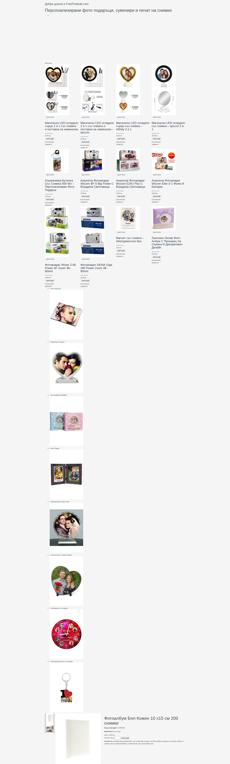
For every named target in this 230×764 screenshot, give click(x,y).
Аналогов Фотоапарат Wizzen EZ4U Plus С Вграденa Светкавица (130, 183)
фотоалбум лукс (148, 744)
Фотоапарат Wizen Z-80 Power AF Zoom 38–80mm (60, 268)
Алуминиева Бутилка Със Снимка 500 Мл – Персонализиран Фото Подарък (59, 185)
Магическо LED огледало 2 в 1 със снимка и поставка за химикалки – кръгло (97, 127)
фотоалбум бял (126, 741)
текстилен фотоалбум (140, 741)
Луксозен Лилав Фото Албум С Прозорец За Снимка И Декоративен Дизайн (167, 242)
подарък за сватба (169, 741)
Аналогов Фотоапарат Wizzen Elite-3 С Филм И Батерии (168, 183)
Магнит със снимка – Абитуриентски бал (130, 239)
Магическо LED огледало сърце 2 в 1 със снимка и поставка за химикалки (61, 126)
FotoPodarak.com (134, 744)
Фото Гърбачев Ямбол (118, 744)
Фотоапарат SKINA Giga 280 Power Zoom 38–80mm (96, 268)
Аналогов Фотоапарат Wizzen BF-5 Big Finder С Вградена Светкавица (97, 183)
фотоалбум (115, 741)
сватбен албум (155, 741)
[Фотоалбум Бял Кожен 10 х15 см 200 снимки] (49, 718)
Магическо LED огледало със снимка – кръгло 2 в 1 (168, 126)
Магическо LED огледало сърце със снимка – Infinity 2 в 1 (132, 126)
